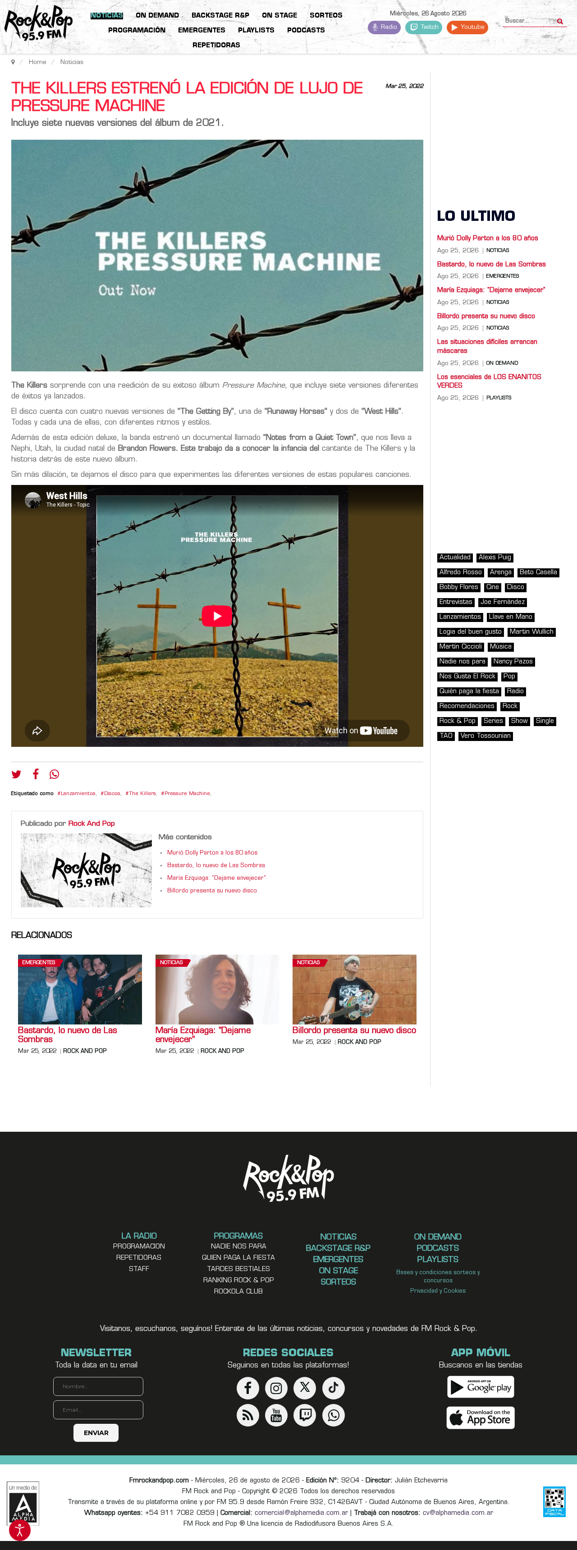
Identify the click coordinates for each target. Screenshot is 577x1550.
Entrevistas (456, 602)
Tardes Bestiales (238, 1269)
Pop (509, 676)
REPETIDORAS (138, 1258)
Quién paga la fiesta (469, 691)
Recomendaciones (467, 706)
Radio (388, 27)
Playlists (498, 398)
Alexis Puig (495, 557)
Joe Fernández (503, 602)
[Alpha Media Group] (23, 1503)
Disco (515, 587)
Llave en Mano (510, 617)
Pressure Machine (187, 793)
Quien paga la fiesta (238, 1258)
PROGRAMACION (139, 1247)
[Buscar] (560, 18)
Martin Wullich (532, 632)
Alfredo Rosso (461, 572)
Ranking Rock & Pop (238, 1280)
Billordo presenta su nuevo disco (212, 891)
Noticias (171, 962)
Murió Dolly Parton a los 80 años (212, 853)
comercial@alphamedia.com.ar (301, 1513)
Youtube (472, 27)
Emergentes (39, 962)
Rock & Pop (458, 721)
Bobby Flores (459, 587)
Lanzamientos (78, 793)
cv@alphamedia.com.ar (458, 1513)
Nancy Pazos (513, 661)
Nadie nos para (462, 661)
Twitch (429, 27)
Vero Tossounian (486, 736)
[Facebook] (35, 776)
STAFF (139, 1269)
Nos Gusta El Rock (467, 676)
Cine (492, 587)
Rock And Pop (92, 824)
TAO (446, 736)
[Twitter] (16, 776)
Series (493, 721)
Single (545, 721)
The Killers (142, 793)
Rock (510, 706)
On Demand (502, 363)
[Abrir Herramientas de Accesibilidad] (20, 1530)
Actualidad (455, 557)
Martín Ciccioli (461, 647)
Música (501, 647)
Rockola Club (238, 1292)
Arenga (501, 572)
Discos (112, 793)
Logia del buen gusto (471, 632)
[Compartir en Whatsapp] (54, 775)
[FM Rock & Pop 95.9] (36, 24)
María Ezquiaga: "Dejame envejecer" (216, 878)
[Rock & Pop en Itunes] (480, 1418)
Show (519, 721)
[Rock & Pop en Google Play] (480, 1387)
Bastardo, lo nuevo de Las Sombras (216, 866)
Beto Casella (538, 572)
